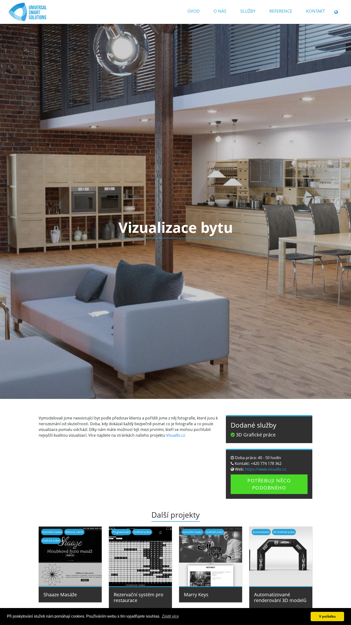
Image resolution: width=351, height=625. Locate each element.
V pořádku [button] (327, 616)
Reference (280, 11)
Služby (247, 11)
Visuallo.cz (175, 435)
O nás (219, 11)
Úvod (193, 11)
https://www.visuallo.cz (265, 469)
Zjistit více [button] (170, 616)
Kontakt (315, 11)
